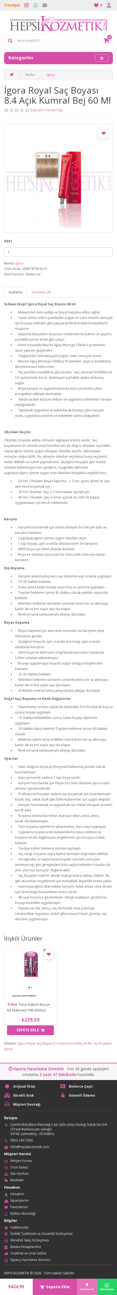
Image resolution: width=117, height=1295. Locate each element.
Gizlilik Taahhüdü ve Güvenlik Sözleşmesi (41, 1233)
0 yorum (36, 110)
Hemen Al (87, 1289)
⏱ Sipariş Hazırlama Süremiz (36, 1068)
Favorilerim (19, 1207)
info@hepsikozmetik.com (29, 1147)
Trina (12, 1004)
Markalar (17, 1180)
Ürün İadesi (19, 1167)
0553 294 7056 (21, 1140)
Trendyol (12, 5)
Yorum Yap (54, 110)
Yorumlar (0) (41, 292)
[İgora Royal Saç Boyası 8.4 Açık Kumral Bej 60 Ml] (58, 178)
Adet (8, 241)
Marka (30, 74)
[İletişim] (44, 5)
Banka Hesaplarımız (25, 1246)
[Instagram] (26, 5)
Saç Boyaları (102, 1043)
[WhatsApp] (35, 5)
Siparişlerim (19, 1200)
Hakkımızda (19, 1227)
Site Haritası (19, 1173)
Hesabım (17, 1194)
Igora (51, 74)
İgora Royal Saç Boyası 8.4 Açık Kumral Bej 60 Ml (54, 1043)
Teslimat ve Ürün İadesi (28, 1253)
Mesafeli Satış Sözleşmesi (29, 1240)
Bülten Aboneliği (23, 1213)
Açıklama (15, 292)
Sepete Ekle (58, 1286)
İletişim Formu (21, 1160)
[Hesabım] (108, 5)
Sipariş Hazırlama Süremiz (30, 1259)
